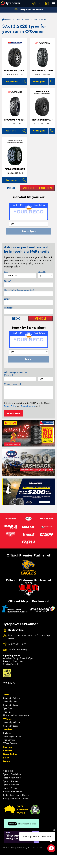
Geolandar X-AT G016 (15, 120)
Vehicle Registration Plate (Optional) (15, 374)
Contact (7, 750)
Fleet (6, 757)
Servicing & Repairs (12, 736)
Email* (7, 298)
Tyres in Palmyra (10, 788)
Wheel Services (10, 743)
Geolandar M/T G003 (42, 70)
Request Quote (13, 413)
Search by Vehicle (11, 698)
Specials (7, 746)
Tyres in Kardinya (11, 781)
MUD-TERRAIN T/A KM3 (14, 70)
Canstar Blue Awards (12, 791)
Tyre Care (7, 708)
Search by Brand (10, 705)
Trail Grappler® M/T (15, 169)
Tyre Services (9, 739)
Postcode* (8, 307)
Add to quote (11, 81)
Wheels (7, 718)
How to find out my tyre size (16, 715)
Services (7, 729)
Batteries (7, 733)
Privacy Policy (10, 406)
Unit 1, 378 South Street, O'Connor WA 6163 (29, 637)
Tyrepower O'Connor (31, 9)
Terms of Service (28, 406)
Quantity (42, 272)
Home (7, 19)
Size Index (8, 770)
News (6, 761)
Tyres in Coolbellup (12, 774)
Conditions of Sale (35, 848)
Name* (7, 281)
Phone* (19, 290)
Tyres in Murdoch (11, 784)
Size (6, 272)
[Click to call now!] (33, 3)
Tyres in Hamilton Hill (13, 777)
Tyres (6, 694)
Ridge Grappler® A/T (42, 120)
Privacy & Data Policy (19, 848)
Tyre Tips (7, 711)
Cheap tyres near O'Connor (15, 798)
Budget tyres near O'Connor (16, 795)
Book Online (10, 754)
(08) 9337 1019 (17, 644)
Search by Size (10, 701)
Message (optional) (12, 384)
